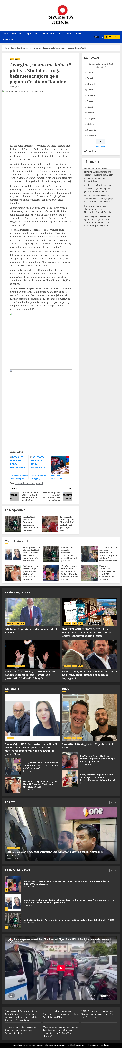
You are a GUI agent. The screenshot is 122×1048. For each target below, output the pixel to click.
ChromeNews (92, 1045)
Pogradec (92, 101)
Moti (78, 34)
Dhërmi (91, 95)
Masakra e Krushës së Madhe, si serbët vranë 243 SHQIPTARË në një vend (107, 573)
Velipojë (91, 118)
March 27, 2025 (29, 904)
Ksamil (90, 89)
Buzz (11, 59)
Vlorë (90, 72)
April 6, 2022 (15, 87)
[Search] (101, 36)
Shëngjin (91, 130)
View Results (100, 146)
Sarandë (91, 135)
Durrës (90, 78)
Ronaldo (39, 483)
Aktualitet (17, 34)
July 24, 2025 (28, 887)
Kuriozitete (48, 34)
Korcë (90, 107)
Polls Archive (90, 151)
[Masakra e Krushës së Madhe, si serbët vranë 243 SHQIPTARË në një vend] (89, 573)
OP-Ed (60, 34)
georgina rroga (29, 483)
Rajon (28, 34)
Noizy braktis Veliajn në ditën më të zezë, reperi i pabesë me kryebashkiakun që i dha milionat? (98, 777)
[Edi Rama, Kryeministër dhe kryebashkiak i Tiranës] (32, 612)
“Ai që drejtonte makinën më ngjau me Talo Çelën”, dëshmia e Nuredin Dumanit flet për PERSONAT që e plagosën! (70, 575)
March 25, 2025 (29, 771)
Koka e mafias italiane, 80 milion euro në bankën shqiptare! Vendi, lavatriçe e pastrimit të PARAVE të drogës (30, 675)
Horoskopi (7, 40)
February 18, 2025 (87, 764)
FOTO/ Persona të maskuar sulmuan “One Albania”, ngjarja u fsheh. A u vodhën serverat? (98, 198)
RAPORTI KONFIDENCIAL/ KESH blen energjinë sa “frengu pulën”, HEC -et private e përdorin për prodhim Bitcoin (89, 632)
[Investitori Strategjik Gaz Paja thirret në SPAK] (89, 717)
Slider (23, 623)
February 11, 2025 (87, 783)
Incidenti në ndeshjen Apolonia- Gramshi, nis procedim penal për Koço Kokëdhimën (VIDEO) (30, 526)
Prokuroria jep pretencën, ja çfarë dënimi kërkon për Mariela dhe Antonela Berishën (98, 209)
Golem (90, 124)
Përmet (91, 112)
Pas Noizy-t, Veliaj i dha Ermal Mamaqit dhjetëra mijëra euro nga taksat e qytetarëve (97, 759)
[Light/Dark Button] (96, 37)
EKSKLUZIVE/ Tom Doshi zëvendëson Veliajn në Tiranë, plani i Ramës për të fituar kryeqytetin (89, 675)
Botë (37, 34)
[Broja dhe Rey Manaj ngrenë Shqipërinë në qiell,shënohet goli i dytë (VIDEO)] (50, 524)
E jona (5, 34)
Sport (70, 34)
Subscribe (113, 37)
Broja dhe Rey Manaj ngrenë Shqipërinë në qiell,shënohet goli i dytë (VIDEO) (67, 524)
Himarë (91, 84)
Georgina (19, 483)
